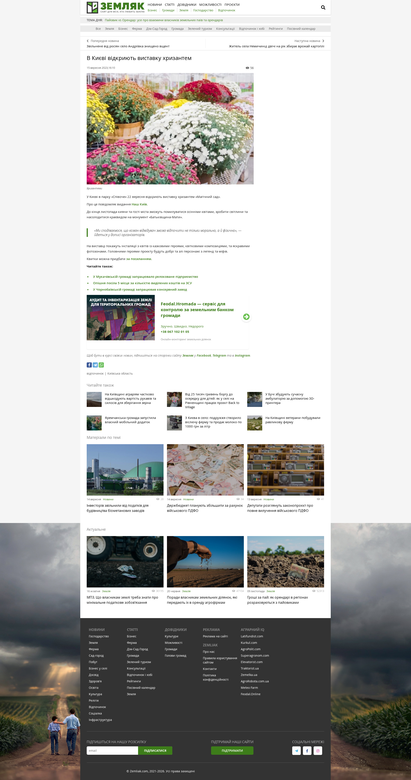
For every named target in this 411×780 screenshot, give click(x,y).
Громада (177, 29)
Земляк (188, 355)
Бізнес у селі (98, 668)
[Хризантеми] (170, 128)
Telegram (219, 355)
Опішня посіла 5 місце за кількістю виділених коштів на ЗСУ (142, 283)
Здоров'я (95, 681)
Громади (171, 649)
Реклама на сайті (215, 636)
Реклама (211, 629)
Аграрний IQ (252, 629)
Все (98, 29)
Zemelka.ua (249, 675)
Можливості (173, 643)
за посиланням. (138, 259)
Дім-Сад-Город (156, 29)
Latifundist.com (252, 636)
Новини (108, 499)
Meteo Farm (249, 688)
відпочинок (95, 373)
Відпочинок (97, 707)
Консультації (225, 29)
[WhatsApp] (101, 365)
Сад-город (96, 655)
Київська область (120, 373)
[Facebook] (89, 365)
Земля (109, 29)
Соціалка (95, 713)
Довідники (176, 629)
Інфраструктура (100, 720)
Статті (132, 629)
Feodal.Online (251, 694)
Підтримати (232, 750)
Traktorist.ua (250, 668)
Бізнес (123, 29)
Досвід (93, 675)
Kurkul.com (249, 643)
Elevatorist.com (252, 662)
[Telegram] (95, 365)
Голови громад (175, 655)
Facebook (204, 355)
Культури (171, 636)
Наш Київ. (140, 204)
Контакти (210, 669)
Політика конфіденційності (216, 677)
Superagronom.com (255, 655)
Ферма (137, 29)
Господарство (99, 636)
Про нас (209, 652)
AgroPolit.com (251, 649)
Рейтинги (276, 29)
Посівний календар (301, 29)
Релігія (94, 700)
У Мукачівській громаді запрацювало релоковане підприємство (145, 276)
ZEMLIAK (210, 645)
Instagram (242, 355)
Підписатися (155, 751)
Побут (93, 662)
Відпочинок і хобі (252, 29)
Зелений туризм (200, 29)
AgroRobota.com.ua (255, 681)
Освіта (93, 688)
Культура (95, 694)
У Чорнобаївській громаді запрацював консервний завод (140, 289)
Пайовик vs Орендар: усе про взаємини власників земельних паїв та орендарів (164, 20)
